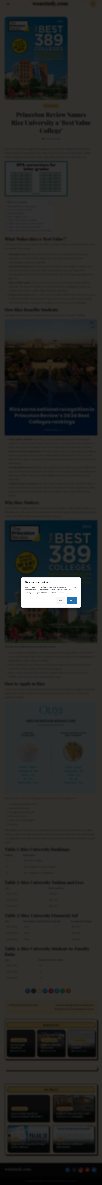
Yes (72, 601)
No (60, 601)
